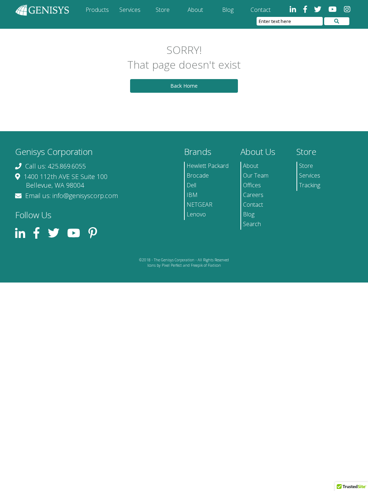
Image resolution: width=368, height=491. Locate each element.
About (195, 10)
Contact (260, 10)
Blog (228, 10)
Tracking (309, 185)
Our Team (255, 175)
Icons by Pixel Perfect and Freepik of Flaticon (184, 265)
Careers (253, 195)
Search (252, 224)
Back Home (184, 85)
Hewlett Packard (208, 166)
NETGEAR (199, 204)
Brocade (198, 175)
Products (97, 10)
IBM (192, 195)
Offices (252, 185)
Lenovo (196, 214)
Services (130, 10)
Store (163, 10)
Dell (191, 185)
